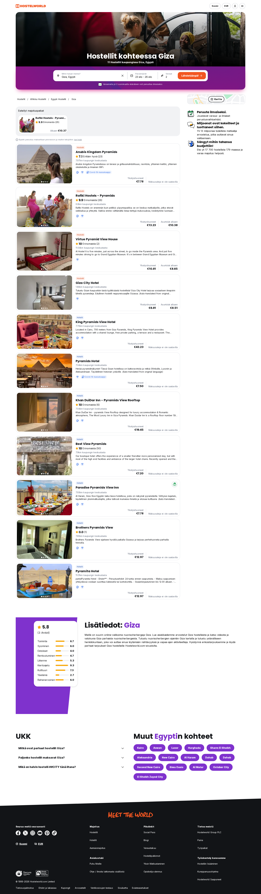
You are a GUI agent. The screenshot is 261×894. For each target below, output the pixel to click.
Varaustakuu (150, 848)
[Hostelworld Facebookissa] (18, 833)
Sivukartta (123, 888)
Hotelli (80, 317)
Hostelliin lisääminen (207, 863)
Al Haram (190, 757)
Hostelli (80, 147)
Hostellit (94, 832)
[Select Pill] (235, 6)
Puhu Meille (96, 863)
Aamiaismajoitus (97, 848)
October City (221, 767)
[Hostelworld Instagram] (32, 833)
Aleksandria (144, 757)
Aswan (157, 747)
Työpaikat (202, 848)
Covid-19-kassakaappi (100, 172)
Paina (200, 840)
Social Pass (149, 832)
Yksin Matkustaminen (154, 863)
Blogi (146, 840)
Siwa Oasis (176, 767)
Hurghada (194, 747)
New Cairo (168, 757)
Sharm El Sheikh (220, 747)
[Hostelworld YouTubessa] (39, 833)
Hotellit (93, 840)
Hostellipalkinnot (152, 856)
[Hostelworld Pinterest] (47, 833)
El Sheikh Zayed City (150, 776)
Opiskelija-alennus (153, 871)
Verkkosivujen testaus (102, 888)
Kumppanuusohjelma (207, 871)
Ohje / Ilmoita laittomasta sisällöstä (107, 871)
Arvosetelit (80, 888)
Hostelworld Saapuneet (209, 879)
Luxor (174, 747)
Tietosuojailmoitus (25, 888)
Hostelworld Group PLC (209, 832)
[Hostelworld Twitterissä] (25, 833)
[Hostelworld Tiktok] (54, 833)
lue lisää (78, 139)
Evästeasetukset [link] (140, 888)
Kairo (140, 747)
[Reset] (122, 75)
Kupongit (65, 888)
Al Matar (198, 767)
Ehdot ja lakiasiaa (47, 888)
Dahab (209, 757)
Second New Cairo (148, 767)
